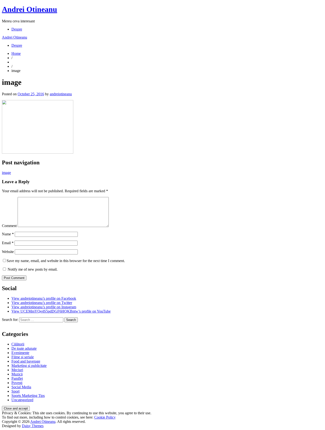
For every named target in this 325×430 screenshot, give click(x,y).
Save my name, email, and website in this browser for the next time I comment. (66, 261)
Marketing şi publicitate (29, 366)
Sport (15, 391)
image (6, 173)
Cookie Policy (105, 417)
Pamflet (17, 378)
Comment (9, 226)
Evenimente (20, 353)
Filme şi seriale (22, 357)
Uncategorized (22, 400)
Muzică (17, 374)
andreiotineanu (61, 94)
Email (8, 243)
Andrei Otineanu (29, 9)
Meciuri (17, 370)
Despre (16, 29)
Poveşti (16, 383)
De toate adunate (24, 348)
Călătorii (17, 344)
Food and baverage (25, 361)
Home (16, 53)
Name (8, 234)
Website (8, 252)
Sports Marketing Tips (28, 396)
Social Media (21, 387)
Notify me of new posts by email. (33, 269)
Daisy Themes (33, 426)
